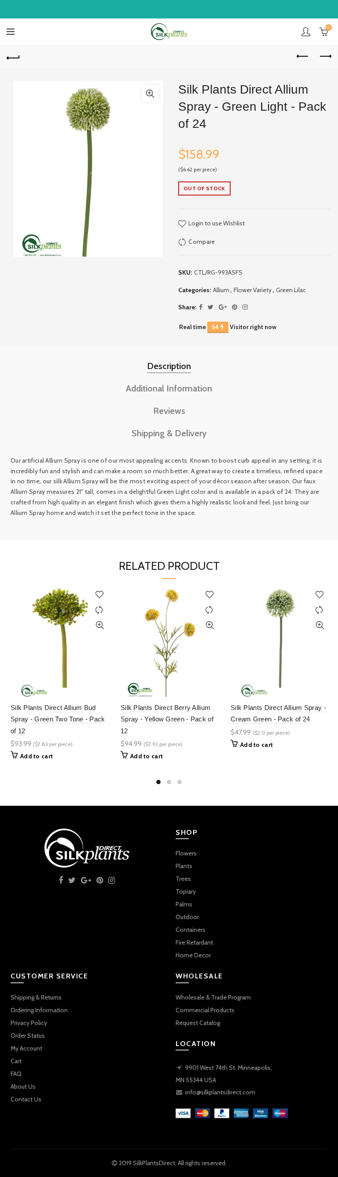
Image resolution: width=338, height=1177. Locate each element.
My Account (26, 1048)
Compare (201, 242)
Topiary (186, 891)
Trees (183, 879)
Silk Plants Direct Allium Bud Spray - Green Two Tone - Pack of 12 (58, 719)
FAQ (16, 1074)
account (305, 31)
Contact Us (26, 1099)
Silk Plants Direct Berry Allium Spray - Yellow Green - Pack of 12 (167, 719)
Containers (191, 930)
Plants (184, 866)
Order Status (28, 1035)
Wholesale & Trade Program (213, 997)
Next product (325, 56)
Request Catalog (198, 1023)
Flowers (186, 853)
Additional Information (169, 388)
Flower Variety (253, 290)
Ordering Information (39, 1010)
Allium (221, 290)
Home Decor (193, 955)
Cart (16, 1061)
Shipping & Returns (36, 997)
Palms (184, 904)
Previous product (303, 56)
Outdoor (187, 917)
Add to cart (36, 756)
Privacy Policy (29, 1023)
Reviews (169, 411)
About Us (23, 1086)
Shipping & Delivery (169, 433)
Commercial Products (205, 1010)
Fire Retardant (194, 942)
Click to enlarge (150, 93)
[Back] (13, 56)
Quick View (99, 625)
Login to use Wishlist (216, 223)
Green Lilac (291, 290)
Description (169, 366)
